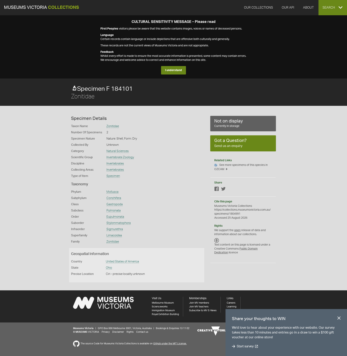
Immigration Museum (163, 310)
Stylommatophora (118, 222)
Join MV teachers (198, 306)
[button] (332, 7)
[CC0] (216, 240)
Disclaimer (118, 332)
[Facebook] (216, 190)
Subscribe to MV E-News (202, 310)
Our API (288, 7)
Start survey (245, 346)
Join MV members (199, 303)
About (308, 7)
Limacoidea (114, 235)
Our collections (258, 7)
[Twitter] (223, 190)
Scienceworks (159, 306)
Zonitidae (112, 126)
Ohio (109, 267)
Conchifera (113, 198)
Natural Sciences (117, 151)
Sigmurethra (114, 229)
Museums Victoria (41, 7)
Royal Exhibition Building (165, 314)
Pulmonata (113, 210)
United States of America (122, 261)
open (237, 230)
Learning (231, 306)
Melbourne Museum (163, 303)
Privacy (106, 332)
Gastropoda (114, 204)
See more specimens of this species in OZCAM (241, 167)
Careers (231, 303)
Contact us (142, 332)
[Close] (339, 318)
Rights (130, 332)
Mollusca (112, 191)
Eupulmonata (115, 216)
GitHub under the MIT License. (170, 343)
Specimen (113, 175)
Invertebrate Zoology (120, 157)
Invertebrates (115, 163)
